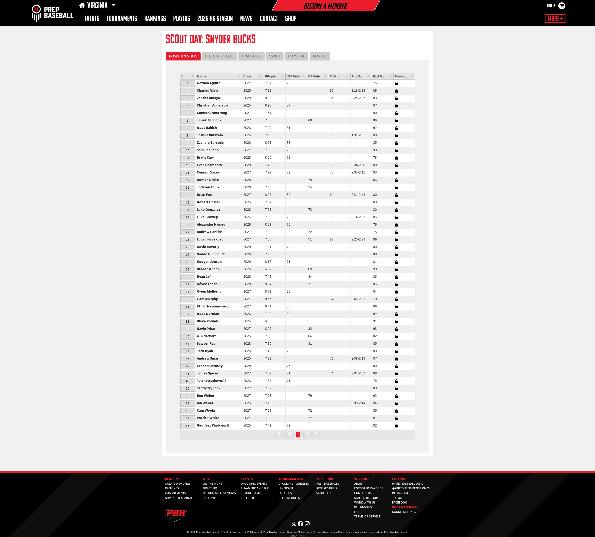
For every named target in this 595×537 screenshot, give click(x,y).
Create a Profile (177, 484)
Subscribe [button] (325, 479)
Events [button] (92, 19)
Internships (363, 507)
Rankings (155, 19)
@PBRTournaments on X (410, 488)
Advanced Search (178, 498)
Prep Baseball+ (327, 484)
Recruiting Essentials (219, 493)
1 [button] (298, 434)
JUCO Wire (210, 498)
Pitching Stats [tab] (219, 56)
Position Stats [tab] (183, 56)
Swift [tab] (274, 56)
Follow (398, 479)
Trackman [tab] (251, 56)
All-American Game (255, 488)
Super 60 (247, 498)
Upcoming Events (254, 484)
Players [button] (181, 19)
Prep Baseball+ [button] (405, 507)
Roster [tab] (320, 56)
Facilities (285, 493)
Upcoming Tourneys (293, 484)
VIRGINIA (98, 6)
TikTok (397, 498)
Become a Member (325, 6)
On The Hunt (212, 484)
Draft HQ (210, 488)
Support (361, 479)
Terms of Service (367, 516)
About (359, 484)
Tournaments (122, 19)
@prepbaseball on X (407, 484)
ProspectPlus (326, 488)
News (246, 19)
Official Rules (289, 498)
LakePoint (285, 488)
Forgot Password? (368, 488)
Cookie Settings (404, 512)
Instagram (400, 493)
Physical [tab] (296, 56)
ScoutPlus (324, 493)
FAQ (357, 512)
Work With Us (365, 502)
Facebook (399, 502)
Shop (291, 19)
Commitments (175, 493)
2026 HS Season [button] (215, 19)
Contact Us (363, 493)
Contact (269, 19)
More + (555, 19)
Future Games (251, 493)
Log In (551, 6)
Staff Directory (366, 498)
